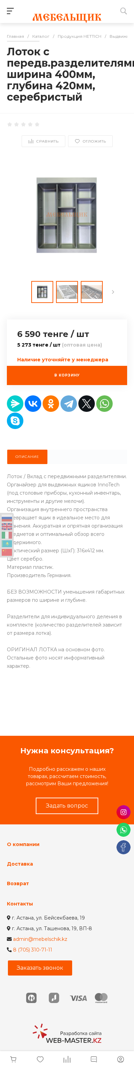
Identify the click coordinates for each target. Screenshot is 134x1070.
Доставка (20, 864)
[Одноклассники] (51, 403)
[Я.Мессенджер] (15, 403)
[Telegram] (68, 403)
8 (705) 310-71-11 (32, 950)
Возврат (18, 883)
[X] (86, 403)
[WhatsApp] (104, 403)
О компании (23, 844)
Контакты (20, 904)
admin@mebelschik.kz (40, 939)
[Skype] (15, 421)
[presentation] (113, 292)
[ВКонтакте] (33, 403)
